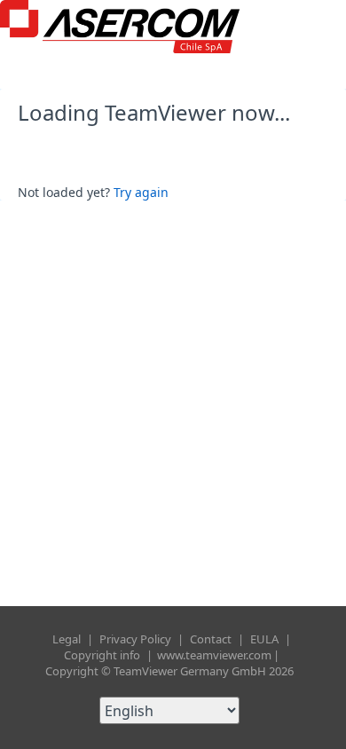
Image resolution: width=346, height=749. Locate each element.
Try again (141, 192)
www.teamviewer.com (214, 655)
